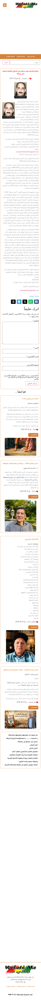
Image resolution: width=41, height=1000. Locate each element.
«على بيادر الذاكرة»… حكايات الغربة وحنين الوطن (20, 670)
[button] (5, 5)
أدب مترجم (26, 79)
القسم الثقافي (21, 56)
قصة (34, 429)
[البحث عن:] (25, 62)
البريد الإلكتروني (32, 356)
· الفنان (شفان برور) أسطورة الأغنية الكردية (22, 758)
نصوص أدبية (31, 622)
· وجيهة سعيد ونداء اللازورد (28, 761)
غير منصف (32, 702)
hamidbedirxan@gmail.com (29, 291)
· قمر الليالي (34, 745)
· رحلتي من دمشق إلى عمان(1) (28, 742)
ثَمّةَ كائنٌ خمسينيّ (31, 539)
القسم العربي (31, 56)
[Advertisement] (20, 32)
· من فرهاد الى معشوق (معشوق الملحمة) (23, 735)
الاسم (36, 348)
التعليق (36, 321)
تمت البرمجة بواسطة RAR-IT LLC (20, 995)
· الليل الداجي (33, 748)
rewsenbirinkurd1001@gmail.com (27, 152)
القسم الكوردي (10, 56)
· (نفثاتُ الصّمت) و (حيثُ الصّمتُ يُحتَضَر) (24, 755)
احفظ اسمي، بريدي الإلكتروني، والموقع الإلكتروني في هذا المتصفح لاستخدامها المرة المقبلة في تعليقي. (21, 377)
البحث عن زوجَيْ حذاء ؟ (30, 399)
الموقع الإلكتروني (33, 365)
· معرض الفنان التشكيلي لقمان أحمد (25, 752)
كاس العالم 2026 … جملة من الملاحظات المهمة (20, 464)
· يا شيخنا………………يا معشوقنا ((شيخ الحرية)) (22, 738)
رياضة (34, 491)
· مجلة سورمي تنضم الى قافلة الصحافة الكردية (21, 765)
